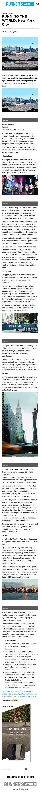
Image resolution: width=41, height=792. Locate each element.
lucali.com (14, 654)
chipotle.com (23, 662)
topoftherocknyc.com (13, 683)
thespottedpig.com (12, 659)
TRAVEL (4, 13)
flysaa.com (9, 649)
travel (15, 700)
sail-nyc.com (24, 688)
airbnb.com (9, 670)
